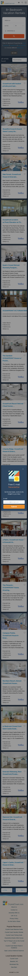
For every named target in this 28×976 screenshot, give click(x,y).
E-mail (5, 498)
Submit (14, 507)
